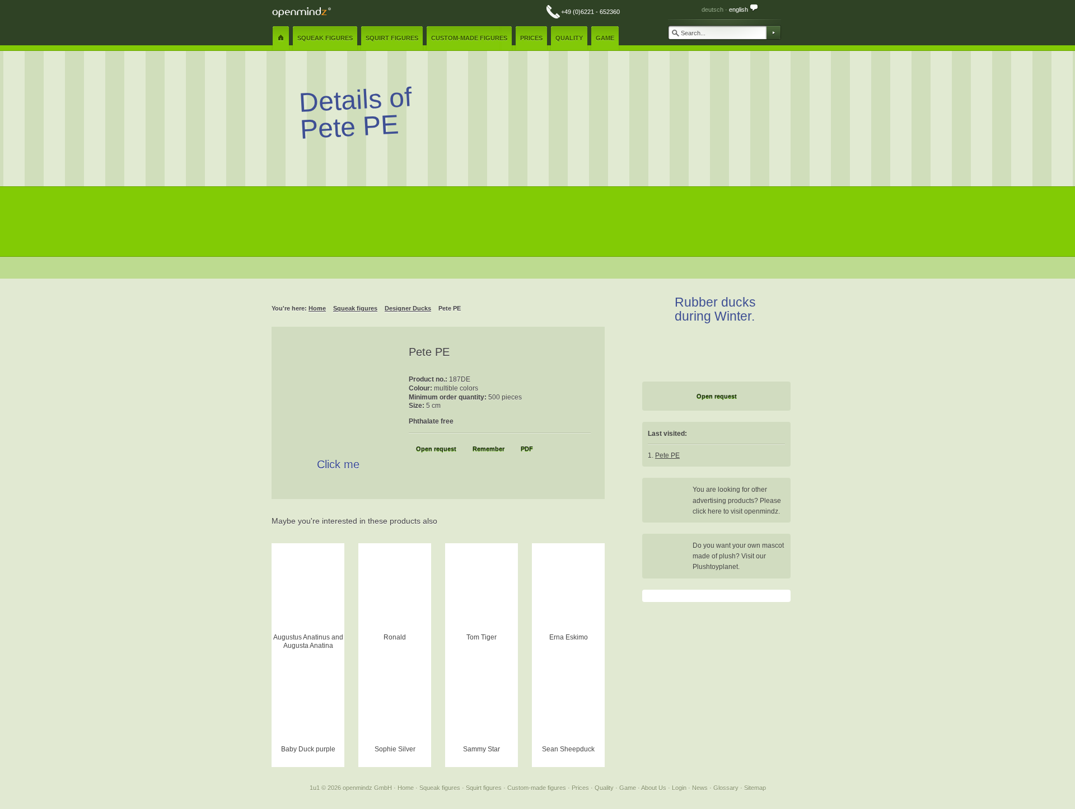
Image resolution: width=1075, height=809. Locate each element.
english (738, 9)
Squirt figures (484, 787)
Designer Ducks (408, 308)
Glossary (726, 787)
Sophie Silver (395, 749)
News (700, 787)
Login (680, 787)
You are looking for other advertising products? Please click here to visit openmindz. (737, 500)
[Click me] (339, 403)
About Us (654, 787)
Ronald (395, 637)
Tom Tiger (481, 637)
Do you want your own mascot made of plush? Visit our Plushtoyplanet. (738, 556)
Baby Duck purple (308, 749)
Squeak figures (355, 308)
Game (628, 787)
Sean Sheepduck (568, 749)
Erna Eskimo (568, 637)
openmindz (301, 12)
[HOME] (281, 37)
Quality (605, 787)
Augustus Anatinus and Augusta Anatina (308, 641)
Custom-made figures (537, 787)
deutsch (712, 9)
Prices (581, 787)
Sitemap (755, 787)
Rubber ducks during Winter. (715, 309)
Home (317, 308)
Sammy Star (481, 749)
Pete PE (667, 455)
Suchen (773, 32)
